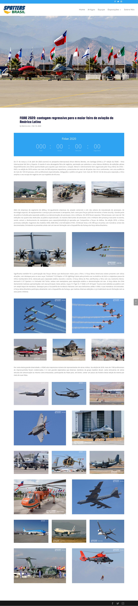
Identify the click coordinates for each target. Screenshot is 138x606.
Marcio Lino (26, 126)
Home (82, 10)
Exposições (113, 10)
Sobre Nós (129, 10)
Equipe (101, 10)
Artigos (91, 10)
